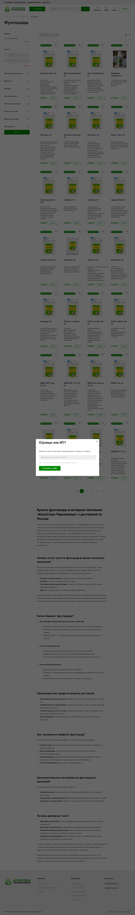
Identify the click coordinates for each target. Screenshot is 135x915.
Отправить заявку (49, 468)
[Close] (97, 441)
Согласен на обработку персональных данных (60, 462)
